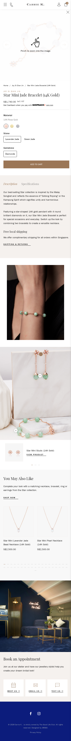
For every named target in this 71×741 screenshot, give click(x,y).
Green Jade (29, 139)
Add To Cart (36, 164)
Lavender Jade (12, 139)
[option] (35, 452)
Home (5, 85)
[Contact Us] (11, 5)
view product (35, 454)
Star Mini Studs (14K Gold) (40, 450)
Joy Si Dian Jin (18, 85)
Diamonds (10, 153)
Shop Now (9, 497)
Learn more (49, 105)
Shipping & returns (16, 244)
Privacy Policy (35, 732)
